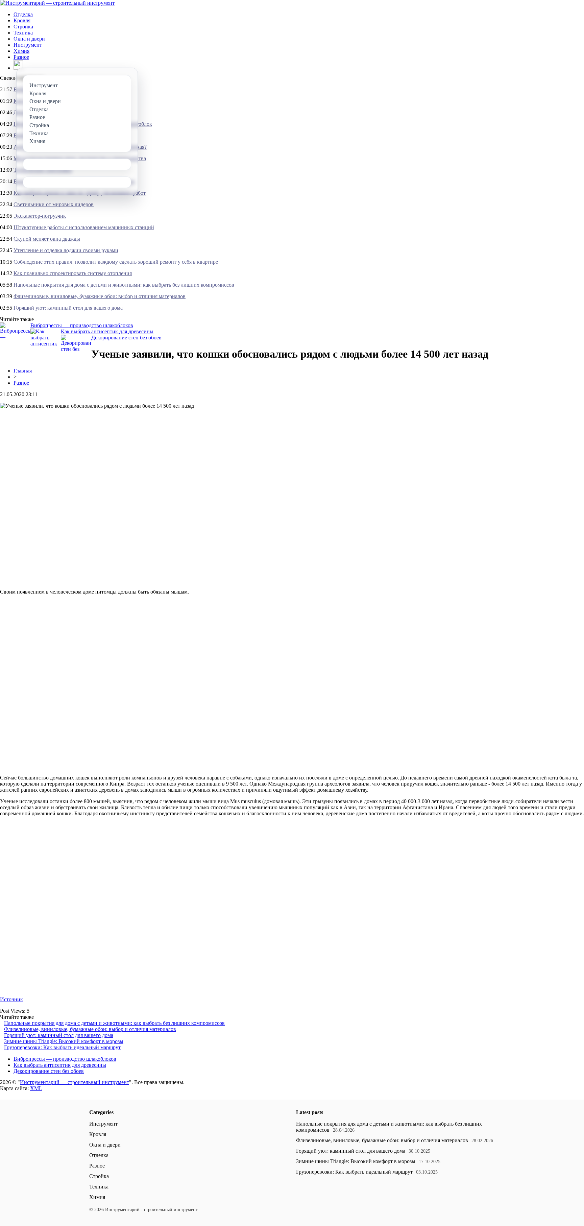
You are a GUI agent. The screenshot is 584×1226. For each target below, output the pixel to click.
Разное (21, 57)
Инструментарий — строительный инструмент (74, 1082)
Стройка (23, 26)
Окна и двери (29, 39)
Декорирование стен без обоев (126, 337)
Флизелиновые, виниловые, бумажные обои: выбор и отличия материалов (100, 296)
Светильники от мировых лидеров (54, 204)
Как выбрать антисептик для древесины (107, 331)
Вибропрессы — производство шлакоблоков (81, 325)
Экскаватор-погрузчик (40, 216)
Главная (23, 371)
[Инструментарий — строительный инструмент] (57, 3)
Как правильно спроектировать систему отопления (73, 273)
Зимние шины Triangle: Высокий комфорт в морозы (63, 1041)
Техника (23, 32)
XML (36, 1088)
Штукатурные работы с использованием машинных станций (84, 227)
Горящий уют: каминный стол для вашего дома (68, 308)
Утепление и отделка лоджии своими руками (66, 250)
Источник (11, 999)
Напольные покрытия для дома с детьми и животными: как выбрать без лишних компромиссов (124, 285)
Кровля (22, 20)
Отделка (23, 14)
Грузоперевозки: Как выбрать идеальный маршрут (62, 1047)
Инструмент (28, 45)
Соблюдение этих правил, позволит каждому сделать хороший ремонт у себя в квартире (116, 262)
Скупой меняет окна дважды (47, 239)
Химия (21, 51)
